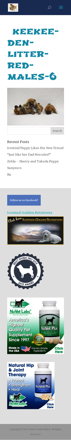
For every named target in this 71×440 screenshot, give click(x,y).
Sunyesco (14, 168)
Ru (9, 174)
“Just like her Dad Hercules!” (29, 154)
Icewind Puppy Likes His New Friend (35, 148)
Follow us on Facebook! (24, 200)
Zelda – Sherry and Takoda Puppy (33, 161)
